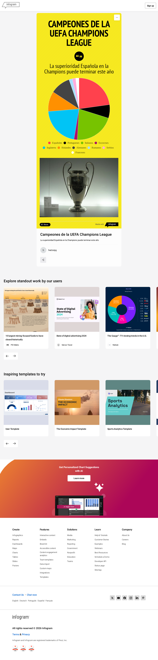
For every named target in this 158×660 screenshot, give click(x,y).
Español (41, 601)
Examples (99, 544)
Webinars (99, 548)
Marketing (71, 539)
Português (32, 601)
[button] (56, 142)
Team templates (46, 560)
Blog (124, 544)
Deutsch (23, 601)
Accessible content (48, 548)
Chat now (32, 594)
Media (69, 535)
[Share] (43, 260)
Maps (14, 548)
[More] (117, 17)
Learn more (79, 478)
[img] (94, 93)
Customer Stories (102, 539)
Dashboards (17, 544)
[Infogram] (10, 5)
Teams (70, 561)
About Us (125, 535)
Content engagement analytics (48, 554)
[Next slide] (14, 356)
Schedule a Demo (102, 557)
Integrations (45, 573)
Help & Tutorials (101, 535)
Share (46, 225)
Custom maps (46, 568)
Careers (125, 539)
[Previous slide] (7, 356)
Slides (14, 561)
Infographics (17, 535)
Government (72, 548)
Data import (45, 564)
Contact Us (18, 594)
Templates (44, 577)
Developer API (100, 561)
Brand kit (43, 544)
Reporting (71, 544)
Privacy (26, 634)
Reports (15, 539)
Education (71, 557)
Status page (100, 565)
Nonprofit (71, 552)
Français (49, 601)
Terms (15, 634)
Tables (15, 557)
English (15, 601)
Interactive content (47, 535)
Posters (15, 565)
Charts (15, 552)
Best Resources (101, 552)
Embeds (43, 539)
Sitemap (98, 570)
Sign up (150, 5)
